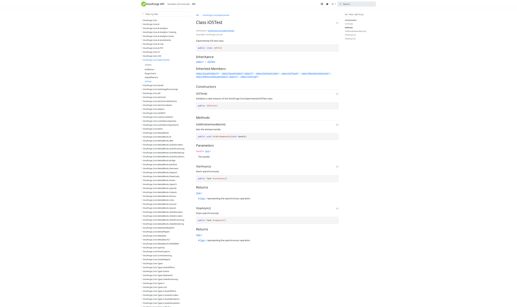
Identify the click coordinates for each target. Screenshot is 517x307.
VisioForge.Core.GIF (151, 93)
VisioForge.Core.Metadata (154, 235)
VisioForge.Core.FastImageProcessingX (160, 89)
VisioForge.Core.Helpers (154, 109)
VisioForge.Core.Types (153, 263)
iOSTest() (349, 23)
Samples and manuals (178, 4)
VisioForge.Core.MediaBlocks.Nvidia (159, 180)
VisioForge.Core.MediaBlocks (156, 133)
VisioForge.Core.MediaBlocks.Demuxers (161, 168)
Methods (349, 27)
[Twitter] (327, 4)
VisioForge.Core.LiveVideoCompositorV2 (161, 125)
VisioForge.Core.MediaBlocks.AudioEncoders (163, 144)
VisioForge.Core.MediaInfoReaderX (158, 227)
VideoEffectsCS (151, 77)
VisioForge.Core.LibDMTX (154, 113)
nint (207, 151)
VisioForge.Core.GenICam (154, 97)
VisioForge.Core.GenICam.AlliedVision (160, 101)
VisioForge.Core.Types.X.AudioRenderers (161, 299)
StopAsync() (350, 38)
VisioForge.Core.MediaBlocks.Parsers (159, 196)
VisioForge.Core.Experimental (156, 60)
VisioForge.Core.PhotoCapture (156, 251)
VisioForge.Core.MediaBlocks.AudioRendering (163, 152)
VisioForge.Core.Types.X (153, 283)
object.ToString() (248, 76)
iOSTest (148, 81)
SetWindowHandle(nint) (355, 31)
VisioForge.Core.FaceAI (153, 85)
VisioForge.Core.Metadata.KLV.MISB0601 (161, 243)
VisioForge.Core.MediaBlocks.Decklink (160, 164)
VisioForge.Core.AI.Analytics (155, 28)
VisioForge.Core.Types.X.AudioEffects (159, 291)
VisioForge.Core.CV (151, 52)
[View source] (337, 23)
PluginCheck (150, 73)
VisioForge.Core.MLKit (153, 129)
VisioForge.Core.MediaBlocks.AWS (158, 140)
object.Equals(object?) (207, 73)
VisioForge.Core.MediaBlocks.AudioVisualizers (163, 156)
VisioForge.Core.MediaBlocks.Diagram (160, 172)
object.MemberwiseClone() (315, 73)
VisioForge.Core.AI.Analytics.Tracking (159, 32)
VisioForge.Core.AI (151, 24)
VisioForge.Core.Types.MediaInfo (158, 275)
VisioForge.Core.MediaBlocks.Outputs (160, 192)
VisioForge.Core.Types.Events (156, 271)
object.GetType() (289, 73)
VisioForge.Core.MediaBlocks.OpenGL (160, 188)
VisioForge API (155, 4)
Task (198, 193)
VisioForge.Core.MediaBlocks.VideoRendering (163, 224)
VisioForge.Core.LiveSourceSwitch (158, 117)
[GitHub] (322, 4)
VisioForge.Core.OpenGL (154, 247)
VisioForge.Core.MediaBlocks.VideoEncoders (163, 216)
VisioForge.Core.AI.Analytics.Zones (158, 36)
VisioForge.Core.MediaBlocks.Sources (160, 204)
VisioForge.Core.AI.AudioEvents (157, 40)
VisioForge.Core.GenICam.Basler (157, 105)
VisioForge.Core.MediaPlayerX (156, 231)
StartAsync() (350, 35)
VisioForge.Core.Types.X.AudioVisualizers (161, 303)
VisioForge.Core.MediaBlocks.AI (157, 136)
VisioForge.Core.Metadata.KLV (156, 239)
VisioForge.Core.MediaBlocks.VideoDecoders (163, 212)
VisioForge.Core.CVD (152, 56)
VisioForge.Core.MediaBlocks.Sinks (158, 200)
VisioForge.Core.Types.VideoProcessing (160, 279)
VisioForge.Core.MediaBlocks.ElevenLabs (161, 176)
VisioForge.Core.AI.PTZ (153, 48)
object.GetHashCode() (267, 73)
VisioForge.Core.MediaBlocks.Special (159, 208)
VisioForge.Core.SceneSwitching (157, 255)
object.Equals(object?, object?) (237, 73)
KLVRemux (149, 69)
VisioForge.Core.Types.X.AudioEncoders (161, 295)
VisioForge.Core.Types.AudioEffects (159, 267)
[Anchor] (216, 57)
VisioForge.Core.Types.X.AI (155, 287)
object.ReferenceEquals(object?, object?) (216, 76)
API (193, 4)
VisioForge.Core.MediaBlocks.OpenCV (160, 184)
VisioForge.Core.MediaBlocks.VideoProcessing (163, 220)
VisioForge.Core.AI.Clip (153, 44)
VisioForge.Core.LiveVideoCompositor (159, 121)
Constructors (351, 20)
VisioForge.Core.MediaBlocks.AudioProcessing (163, 148)
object (199, 61)
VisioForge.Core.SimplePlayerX (156, 259)
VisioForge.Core (150, 20)
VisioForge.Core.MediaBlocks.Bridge (159, 160)
